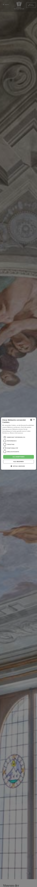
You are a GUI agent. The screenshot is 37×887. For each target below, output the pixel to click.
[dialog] (18, 443)
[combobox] (31, 420)
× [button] (34, 419)
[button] (18, 466)
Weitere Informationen (16, 433)
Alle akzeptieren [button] (18, 457)
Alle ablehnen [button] (18, 461)
